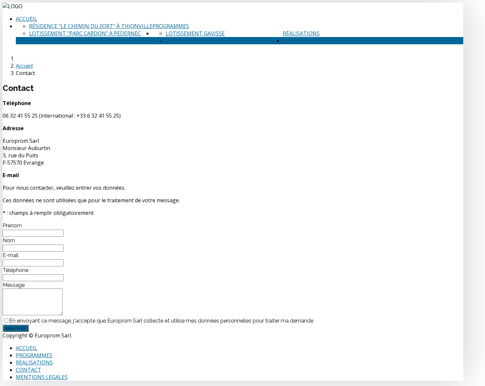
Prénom (12, 225)
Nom (9, 240)
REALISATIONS (34, 362)
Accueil (26, 18)
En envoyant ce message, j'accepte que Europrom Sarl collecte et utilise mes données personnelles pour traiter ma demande (161, 321)
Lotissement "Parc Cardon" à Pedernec (85, 33)
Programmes (170, 26)
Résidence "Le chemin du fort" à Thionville (90, 26)
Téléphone (15, 270)
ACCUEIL (26, 348)
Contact (295, 40)
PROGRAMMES (34, 355)
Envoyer (15, 328)
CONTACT (28, 369)
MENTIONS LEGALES (42, 377)
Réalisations (301, 33)
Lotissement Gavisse (195, 33)
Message (14, 285)
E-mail (10, 255)
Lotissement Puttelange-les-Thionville (224, 40)
